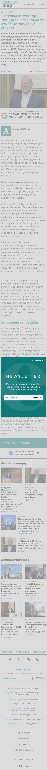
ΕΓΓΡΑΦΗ (37, 397)
